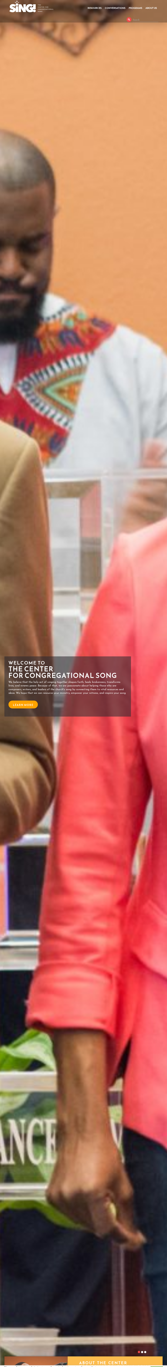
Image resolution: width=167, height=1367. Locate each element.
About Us (151, 8)
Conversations (115, 8)
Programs (135, 8)
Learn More (23, 711)
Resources (95, 8)
